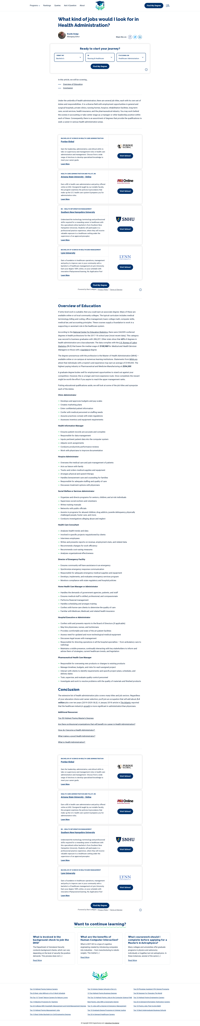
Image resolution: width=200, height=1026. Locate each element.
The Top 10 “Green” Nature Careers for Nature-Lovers (49, 997)
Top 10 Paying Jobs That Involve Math (147, 1006)
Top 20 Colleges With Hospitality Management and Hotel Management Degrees (58, 1006)
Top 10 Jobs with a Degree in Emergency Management (107, 1006)
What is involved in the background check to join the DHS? (51, 939)
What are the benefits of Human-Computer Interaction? (100, 938)
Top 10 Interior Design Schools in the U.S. (102, 989)
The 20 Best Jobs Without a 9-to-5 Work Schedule (47, 993)
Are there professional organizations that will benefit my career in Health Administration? (96, 724)
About (82, 5)
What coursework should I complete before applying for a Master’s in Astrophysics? (147, 939)
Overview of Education (73, 84)
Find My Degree (154, 5)
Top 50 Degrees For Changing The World (147, 993)
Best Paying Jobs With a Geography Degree (103, 1002)
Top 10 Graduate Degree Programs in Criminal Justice (107, 1010)
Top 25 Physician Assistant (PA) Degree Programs (151, 989)
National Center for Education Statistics (90, 332)
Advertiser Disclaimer (112, 1023)
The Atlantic (125, 702)
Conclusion (68, 88)
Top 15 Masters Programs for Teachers (44, 1002)
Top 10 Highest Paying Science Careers (44, 989)
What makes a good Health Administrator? (76, 736)
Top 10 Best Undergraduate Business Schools (149, 1010)
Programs (34, 5)
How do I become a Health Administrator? (76, 730)
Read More (37, 960)
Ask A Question (70, 5)
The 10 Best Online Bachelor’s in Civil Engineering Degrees (50, 1014)
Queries (57, 5)
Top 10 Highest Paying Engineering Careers (148, 997)
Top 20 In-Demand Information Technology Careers (151, 1002)
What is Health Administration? (72, 742)
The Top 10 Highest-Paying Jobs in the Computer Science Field (110, 997)
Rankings (47, 5)
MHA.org (133, 359)
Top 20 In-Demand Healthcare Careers (101, 1014)
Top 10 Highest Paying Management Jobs (45, 1010)
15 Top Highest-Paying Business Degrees (102, 993)
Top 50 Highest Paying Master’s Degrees (76, 718)
